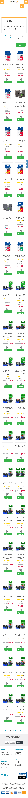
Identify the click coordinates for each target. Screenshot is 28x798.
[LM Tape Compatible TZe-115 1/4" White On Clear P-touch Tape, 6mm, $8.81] (20, 361)
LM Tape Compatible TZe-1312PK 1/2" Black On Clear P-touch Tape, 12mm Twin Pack (20, 483)
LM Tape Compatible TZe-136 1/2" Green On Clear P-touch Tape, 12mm (20, 556)
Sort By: (24, 36)
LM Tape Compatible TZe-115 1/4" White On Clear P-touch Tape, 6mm (20, 372)
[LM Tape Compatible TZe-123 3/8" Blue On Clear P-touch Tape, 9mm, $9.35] (8, 435)
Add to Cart (8, 82)
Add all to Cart (20, 44)
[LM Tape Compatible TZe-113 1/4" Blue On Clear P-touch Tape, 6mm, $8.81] (8, 361)
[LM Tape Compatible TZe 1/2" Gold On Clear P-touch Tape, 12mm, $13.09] (8, 285)
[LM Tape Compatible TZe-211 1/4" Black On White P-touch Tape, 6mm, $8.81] (8, 661)
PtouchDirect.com (21, 790)
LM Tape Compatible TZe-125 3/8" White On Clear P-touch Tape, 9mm (20, 446)
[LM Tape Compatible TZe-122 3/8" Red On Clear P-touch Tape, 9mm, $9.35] (20, 398)
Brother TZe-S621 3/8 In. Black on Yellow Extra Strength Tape (7, 179)
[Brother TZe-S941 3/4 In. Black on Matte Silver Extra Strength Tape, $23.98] (8, 246)
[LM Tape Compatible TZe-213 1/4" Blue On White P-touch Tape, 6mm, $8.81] (8, 698)
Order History (18, 753)
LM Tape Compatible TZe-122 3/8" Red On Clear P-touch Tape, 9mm (20, 409)
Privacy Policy (18, 765)
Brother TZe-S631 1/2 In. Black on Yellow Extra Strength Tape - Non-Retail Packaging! (8, 218)
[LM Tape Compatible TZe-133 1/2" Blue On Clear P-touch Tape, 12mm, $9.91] (20, 509)
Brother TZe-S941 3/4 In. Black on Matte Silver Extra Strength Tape (7, 257)
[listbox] (21, 39)
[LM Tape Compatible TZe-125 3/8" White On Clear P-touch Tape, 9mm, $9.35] (20, 435)
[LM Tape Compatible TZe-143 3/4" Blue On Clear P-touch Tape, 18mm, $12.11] (8, 624)
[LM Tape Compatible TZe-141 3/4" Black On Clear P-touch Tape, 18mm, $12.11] (8, 585)
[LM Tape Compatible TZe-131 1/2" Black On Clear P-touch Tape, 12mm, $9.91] (8, 472)
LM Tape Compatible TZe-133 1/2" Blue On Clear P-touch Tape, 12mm (20, 519)
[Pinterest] (7, 775)
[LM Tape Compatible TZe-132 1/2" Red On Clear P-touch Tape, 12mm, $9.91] (8, 509)
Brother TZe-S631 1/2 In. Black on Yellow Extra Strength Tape (20, 179)
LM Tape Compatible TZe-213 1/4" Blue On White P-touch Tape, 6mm (7, 708)
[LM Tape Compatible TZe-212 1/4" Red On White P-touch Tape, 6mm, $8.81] (20, 661)
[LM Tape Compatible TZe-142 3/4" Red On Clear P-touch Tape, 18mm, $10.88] (20, 585)
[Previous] (3, 36)
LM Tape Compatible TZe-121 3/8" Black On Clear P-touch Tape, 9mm (8, 409)
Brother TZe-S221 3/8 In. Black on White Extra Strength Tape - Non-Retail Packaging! (20, 104)
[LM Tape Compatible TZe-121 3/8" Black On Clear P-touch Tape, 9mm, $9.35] (8, 398)
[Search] (22, 6)
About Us (17, 763)
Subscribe (19, 742)
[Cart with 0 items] (26, 2)
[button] (14, 12)
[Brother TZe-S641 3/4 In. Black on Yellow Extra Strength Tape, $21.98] (20, 207)
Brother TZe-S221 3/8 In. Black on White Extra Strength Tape (7, 104)
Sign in (16, 751)
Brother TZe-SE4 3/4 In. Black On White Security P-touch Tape (20, 256)
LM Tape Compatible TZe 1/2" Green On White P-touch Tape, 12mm (20, 296)
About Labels (18, 761)
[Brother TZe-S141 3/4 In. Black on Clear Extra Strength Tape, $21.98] (8, 56)
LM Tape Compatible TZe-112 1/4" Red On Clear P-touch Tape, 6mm (20, 335)
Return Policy (4, 766)
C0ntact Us (4, 767)
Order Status (18, 752)
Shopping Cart (18, 755)
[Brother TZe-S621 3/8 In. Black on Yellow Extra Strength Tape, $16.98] (8, 169)
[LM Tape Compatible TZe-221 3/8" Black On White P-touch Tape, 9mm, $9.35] (20, 698)
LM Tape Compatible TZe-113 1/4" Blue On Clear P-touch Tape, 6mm (7, 372)
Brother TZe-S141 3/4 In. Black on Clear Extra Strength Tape (7, 66)
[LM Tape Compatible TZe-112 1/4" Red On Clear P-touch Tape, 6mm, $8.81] (20, 325)
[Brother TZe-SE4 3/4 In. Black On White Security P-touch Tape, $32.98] (20, 246)
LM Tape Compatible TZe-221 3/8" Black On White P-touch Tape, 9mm (20, 708)
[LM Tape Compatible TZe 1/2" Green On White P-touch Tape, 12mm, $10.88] (20, 285)
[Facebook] (5, 775)
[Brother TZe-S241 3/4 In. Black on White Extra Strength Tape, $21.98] (20, 131)
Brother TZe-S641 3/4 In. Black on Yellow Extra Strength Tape (20, 217)
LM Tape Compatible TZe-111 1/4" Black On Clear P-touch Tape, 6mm (7, 335)
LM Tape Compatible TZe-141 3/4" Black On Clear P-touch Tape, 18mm (8, 595)
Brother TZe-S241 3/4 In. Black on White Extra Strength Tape (20, 142)
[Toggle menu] (2, 2)
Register (21, 751)
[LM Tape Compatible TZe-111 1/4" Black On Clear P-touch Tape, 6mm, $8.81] (8, 325)
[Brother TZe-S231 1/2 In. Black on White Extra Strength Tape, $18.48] (8, 131)
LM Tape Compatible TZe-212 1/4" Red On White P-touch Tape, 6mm (20, 671)
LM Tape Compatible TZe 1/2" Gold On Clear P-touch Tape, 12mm (8, 296)
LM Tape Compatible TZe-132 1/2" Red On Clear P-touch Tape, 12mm (7, 519)
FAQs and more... (5, 763)
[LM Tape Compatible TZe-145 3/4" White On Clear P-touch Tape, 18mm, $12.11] (20, 624)
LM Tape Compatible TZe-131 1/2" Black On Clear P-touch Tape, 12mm (7, 483)
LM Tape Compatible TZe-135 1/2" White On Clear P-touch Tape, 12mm (8, 556)
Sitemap (6, 784)
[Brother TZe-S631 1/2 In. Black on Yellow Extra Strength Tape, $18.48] (20, 169)
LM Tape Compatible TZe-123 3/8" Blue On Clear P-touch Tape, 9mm (7, 446)
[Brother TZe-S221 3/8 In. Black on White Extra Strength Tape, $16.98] (8, 93)
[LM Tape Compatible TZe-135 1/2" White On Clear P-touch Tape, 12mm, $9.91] (8, 546)
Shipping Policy (5, 764)
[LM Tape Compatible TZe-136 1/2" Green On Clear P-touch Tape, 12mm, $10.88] (20, 546)
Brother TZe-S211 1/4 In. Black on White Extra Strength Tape (20, 66)
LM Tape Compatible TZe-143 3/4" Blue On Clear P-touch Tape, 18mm (7, 635)
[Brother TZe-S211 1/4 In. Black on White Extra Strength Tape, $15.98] (20, 56)
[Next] (4, 40)
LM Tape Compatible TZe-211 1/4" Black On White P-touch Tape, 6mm (7, 671)
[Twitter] (2, 775)
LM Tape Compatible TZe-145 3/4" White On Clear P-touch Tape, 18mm (20, 635)
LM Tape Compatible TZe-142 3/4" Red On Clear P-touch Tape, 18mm (20, 595)
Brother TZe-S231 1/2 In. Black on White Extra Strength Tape (8, 142)
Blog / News (18, 764)
